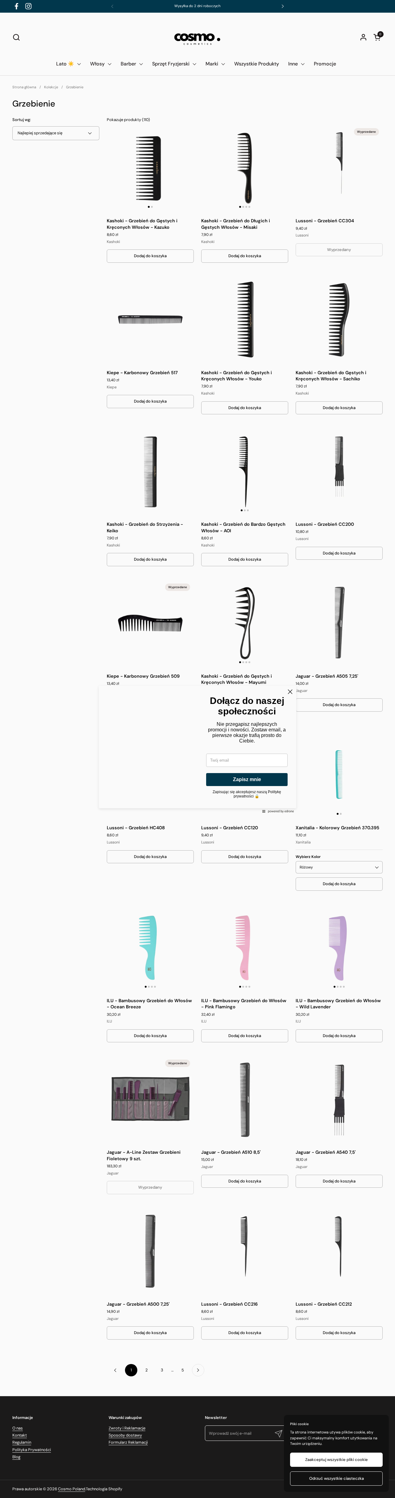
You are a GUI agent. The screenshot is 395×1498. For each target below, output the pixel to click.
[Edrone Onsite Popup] (197, 749)
